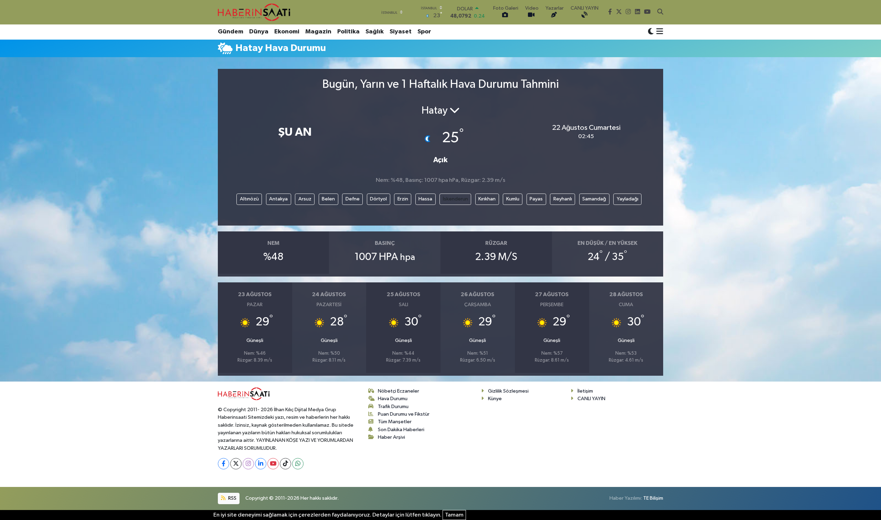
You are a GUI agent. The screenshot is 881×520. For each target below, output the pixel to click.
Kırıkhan (487, 198)
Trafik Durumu (393, 406)
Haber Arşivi (391, 437)
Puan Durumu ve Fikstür (403, 414)
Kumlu (512, 198)
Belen (328, 198)
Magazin (318, 32)
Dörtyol (378, 198)
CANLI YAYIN (591, 398)
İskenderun (455, 198)
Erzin (402, 198)
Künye (495, 398)
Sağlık (374, 32)
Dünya (258, 32)
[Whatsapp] (298, 463)
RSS (231, 498)
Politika (348, 32)
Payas (536, 198)
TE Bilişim (653, 498)
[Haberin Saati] (254, 12)
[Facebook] (223, 463)
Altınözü (249, 198)
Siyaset (401, 32)
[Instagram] (248, 463)
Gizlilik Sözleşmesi (508, 391)
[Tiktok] (285, 463)
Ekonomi (286, 32)
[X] (236, 463)
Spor (424, 32)
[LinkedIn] (260, 463)
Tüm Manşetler (395, 421)
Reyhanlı (562, 198)
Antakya (278, 198)
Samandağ (594, 198)
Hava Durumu (392, 398)
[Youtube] (273, 463)
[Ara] (660, 12)
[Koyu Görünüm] (651, 32)
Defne (353, 198)
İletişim (585, 391)
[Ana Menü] (659, 32)
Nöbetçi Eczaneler (398, 391)
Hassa (425, 198)
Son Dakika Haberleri (401, 429)
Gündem (230, 32)
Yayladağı (627, 198)
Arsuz (304, 198)
